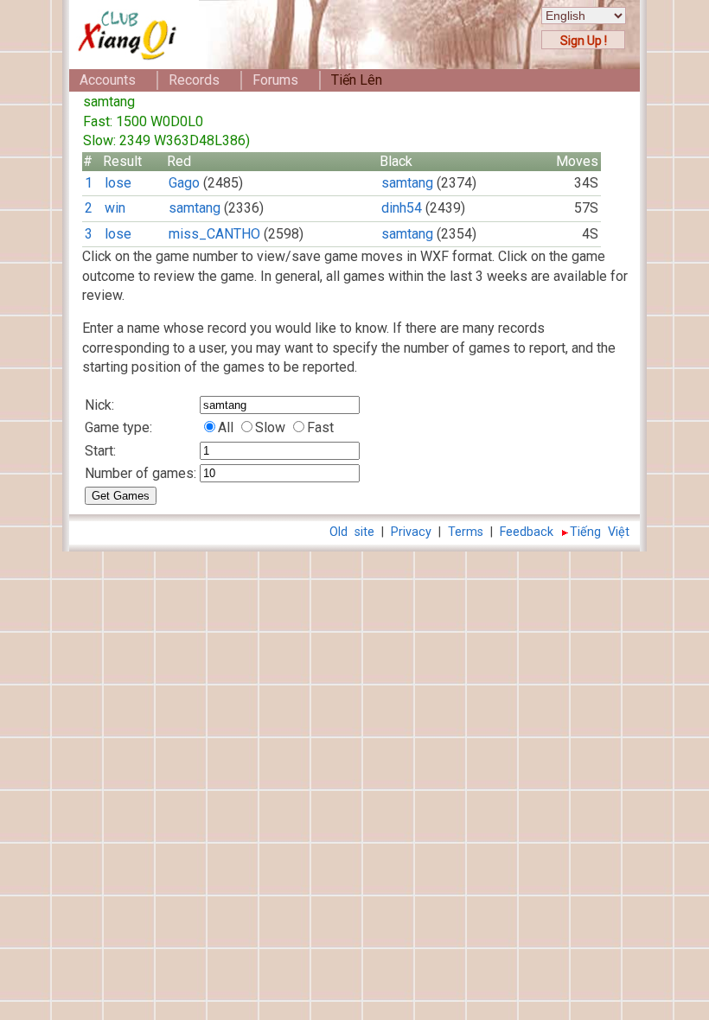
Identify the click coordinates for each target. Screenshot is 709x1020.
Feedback (526, 532)
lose (118, 183)
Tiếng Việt (599, 532)
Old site (351, 532)
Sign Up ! (583, 41)
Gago (184, 183)
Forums (275, 80)
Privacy (411, 532)
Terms (465, 532)
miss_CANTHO (214, 234)
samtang (407, 183)
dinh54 (401, 208)
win (115, 208)
